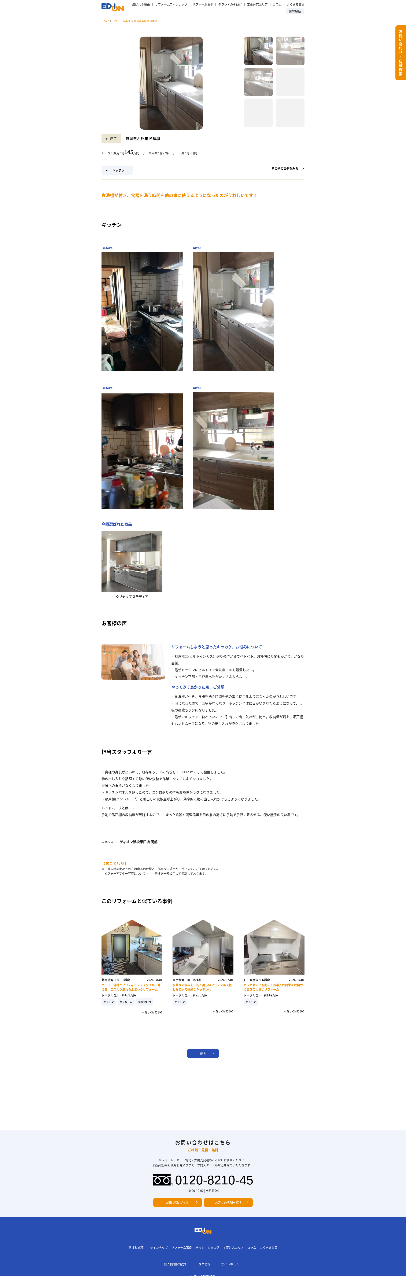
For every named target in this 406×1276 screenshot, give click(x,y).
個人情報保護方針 (176, 1264)
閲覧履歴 (295, 11)
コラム (277, 4)
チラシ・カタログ (207, 1247)
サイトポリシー (231, 1264)
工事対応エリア (257, 4)
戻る (203, 1053)
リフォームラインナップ (171, 4)
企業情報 (204, 1264)
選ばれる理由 (141, 4)
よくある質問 (295, 4)
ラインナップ (159, 1247)
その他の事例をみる (285, 168)
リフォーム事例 (202, 4)
